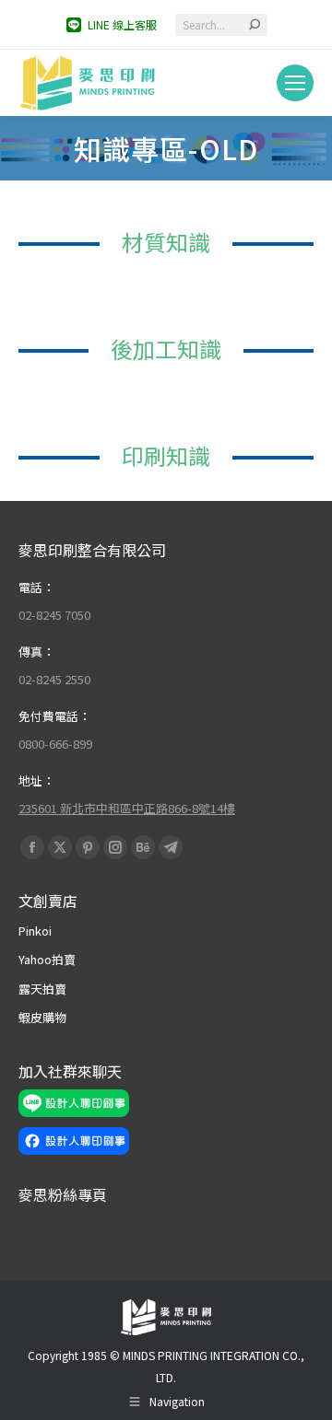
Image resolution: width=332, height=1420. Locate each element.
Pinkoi (35, 930)
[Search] (254, 25)
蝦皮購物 (42, 1017)
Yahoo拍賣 (47, 959)
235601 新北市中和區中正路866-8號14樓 (126, 808)
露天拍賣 (42, 988)
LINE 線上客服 (122, 24)
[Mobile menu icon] (295, 82)
